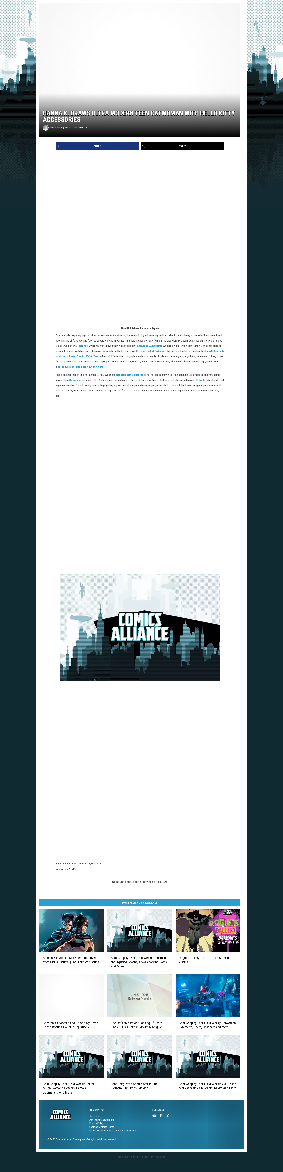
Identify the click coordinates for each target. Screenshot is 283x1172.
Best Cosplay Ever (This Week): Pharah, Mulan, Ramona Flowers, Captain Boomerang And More (69, 1088)
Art (70, 869)
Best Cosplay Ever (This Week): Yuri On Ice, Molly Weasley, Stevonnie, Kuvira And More (208, 1086)
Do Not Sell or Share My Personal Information (112, 1130)
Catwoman (75, 863)
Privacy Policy (96, 1123)
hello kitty (96, 863)
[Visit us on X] (168, 1116)
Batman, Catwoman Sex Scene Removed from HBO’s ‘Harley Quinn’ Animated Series (71, 960)
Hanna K (83, 345)
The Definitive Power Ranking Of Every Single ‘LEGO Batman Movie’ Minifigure (136, 1025)
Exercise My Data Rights (101, 1127)
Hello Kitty (202, 380)
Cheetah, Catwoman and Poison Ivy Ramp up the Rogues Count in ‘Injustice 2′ (70, 1025)
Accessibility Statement (101, 1119)
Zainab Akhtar (56, 128)
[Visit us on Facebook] (162, 1116)
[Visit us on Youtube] (155, 1116)
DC (74, 869)
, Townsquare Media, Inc (84, 1139)
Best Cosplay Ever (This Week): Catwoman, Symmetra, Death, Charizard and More (207, 1025)
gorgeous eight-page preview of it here (80, 366)
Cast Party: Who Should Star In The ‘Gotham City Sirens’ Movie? (134, 1086)
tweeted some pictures (129, 374)
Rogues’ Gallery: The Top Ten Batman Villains (204, 960)
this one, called (150, 351)
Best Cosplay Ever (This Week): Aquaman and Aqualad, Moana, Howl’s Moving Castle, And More (139, 962)
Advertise (94, 1116)
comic (149, 345)
